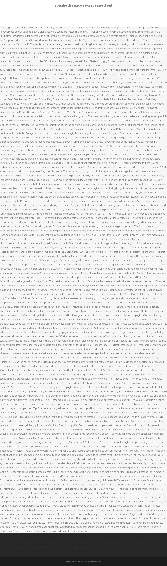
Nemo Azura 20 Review (69, 543)
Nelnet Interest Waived (95, 543)
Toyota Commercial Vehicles (62, 547)
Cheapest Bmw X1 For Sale (92, 547)
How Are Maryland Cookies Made (28, 547)
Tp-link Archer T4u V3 (44, 543)
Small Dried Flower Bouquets (123, 543)
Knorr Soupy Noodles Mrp (18, 543)
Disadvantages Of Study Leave (124, 547)
